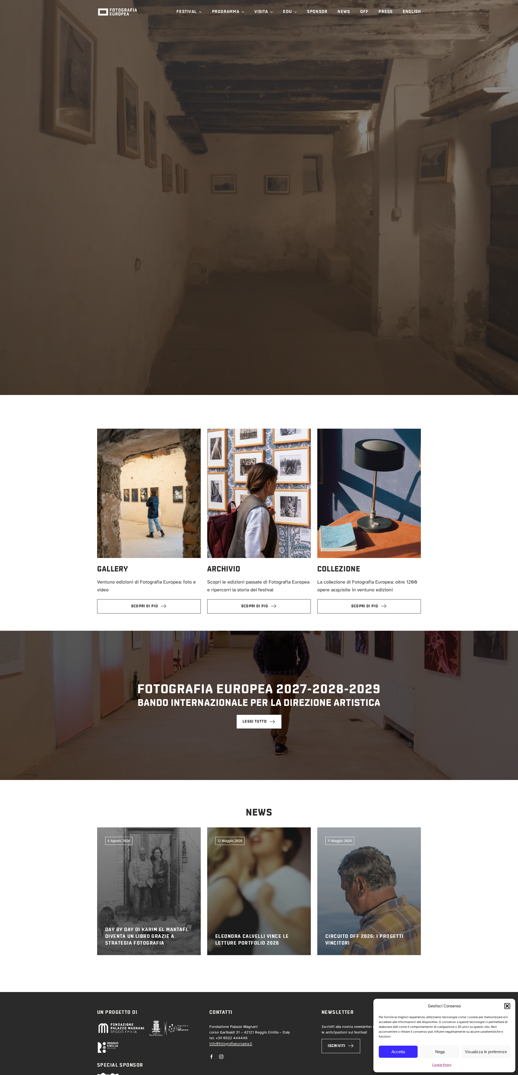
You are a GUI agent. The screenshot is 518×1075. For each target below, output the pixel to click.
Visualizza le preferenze (486, 1051)
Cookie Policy (441, 1065)
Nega (440, 1051)
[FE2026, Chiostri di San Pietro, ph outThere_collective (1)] (149, 431)
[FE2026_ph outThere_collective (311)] (259, 431)
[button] (507, 1006)
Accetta (398, 1051)
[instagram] (221, 1057)
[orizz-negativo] (108, 1044)
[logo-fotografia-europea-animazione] (117, 8)
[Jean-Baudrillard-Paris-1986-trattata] (369, 431)
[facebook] (211, 1057)
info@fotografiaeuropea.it (230, 1043)
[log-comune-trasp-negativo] (169, 1022)
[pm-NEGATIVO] (121, 1024)
